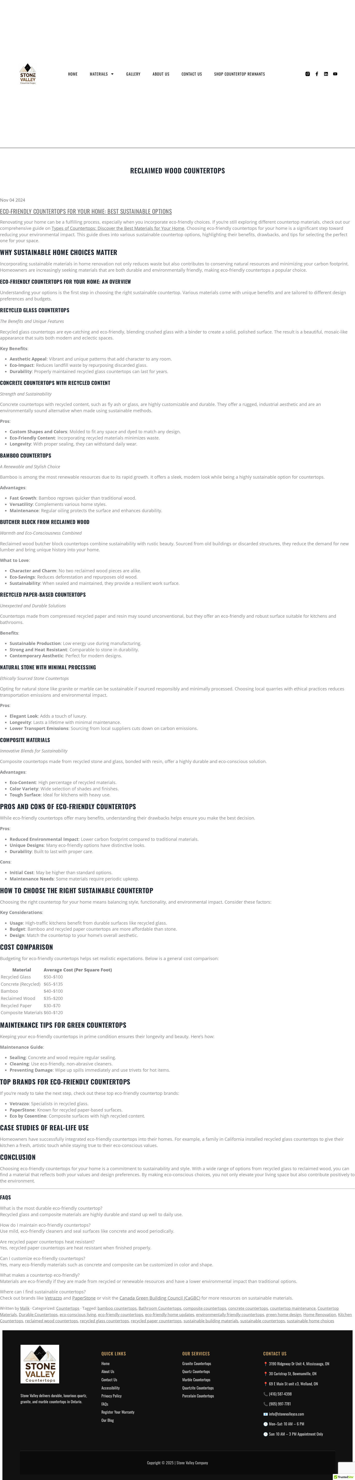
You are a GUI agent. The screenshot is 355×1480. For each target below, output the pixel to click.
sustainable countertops (262, 1321)
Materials (99, 73)
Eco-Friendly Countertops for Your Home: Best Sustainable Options (86, 211)
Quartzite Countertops (198, 1388)
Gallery (133, 73)
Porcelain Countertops (198, 1396)
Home (73, 73)
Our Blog (107, 1420)
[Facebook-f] (317, 74)
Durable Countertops (38, 1314)
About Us (161, 73)
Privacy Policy (111, 1396)
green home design (283, 1314)
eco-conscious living (78, 1314)
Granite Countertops (196, 1363)
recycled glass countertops (104, 1321)
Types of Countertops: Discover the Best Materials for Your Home (118, 228)
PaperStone (84, 1298)
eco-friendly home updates (169, 1314)
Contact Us (192, 73)
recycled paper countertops (156, 1321)
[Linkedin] (326, 74)
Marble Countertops (196, 1379)
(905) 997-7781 (280, 1404)
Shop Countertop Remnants (239, 73)
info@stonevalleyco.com (286, 1414)
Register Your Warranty (117, 1412)
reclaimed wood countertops (51, 1321)
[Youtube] (335, 74)
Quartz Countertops (196, 1371)
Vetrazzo (53, 1298)
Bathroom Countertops (160, 1308)
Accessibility (110, 1388)
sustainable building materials (211, 1321)
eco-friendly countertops (120, 1314)
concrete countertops (248, 1308)
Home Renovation (319, 1314)
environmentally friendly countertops (230, 1314)
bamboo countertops (117, 1308)
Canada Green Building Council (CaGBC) (160, 1298)
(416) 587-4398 (280, 1394)
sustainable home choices (310, 1321)
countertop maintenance (293, 1308)
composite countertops (204, 1308)
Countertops (67, 1308)
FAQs (104, 1404)
